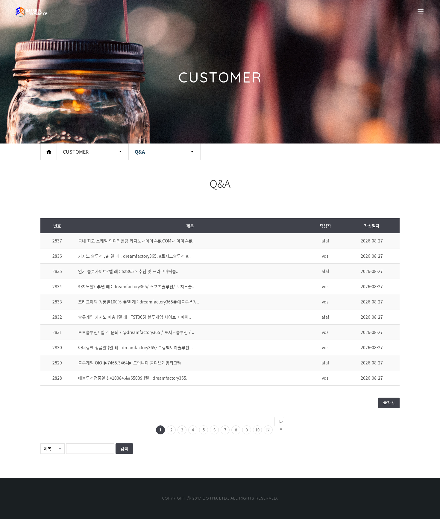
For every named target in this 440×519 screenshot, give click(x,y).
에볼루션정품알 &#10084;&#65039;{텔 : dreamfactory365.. (133, 378)
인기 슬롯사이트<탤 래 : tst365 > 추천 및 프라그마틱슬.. (128, 271)
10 (257, 430)
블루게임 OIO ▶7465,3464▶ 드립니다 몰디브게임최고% (129, 363)
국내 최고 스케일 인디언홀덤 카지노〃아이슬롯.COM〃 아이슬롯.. (136, 241)
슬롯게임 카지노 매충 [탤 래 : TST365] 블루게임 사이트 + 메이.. (134, 317)
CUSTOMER (76, 151)
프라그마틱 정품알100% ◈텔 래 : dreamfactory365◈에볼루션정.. (138, 302)
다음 (281, 422)
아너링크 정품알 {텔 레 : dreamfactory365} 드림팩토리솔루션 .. (135, 347)
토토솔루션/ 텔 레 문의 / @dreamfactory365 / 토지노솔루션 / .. (136, 332)
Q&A (140, 151)
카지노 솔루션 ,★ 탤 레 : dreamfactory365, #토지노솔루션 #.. (134, 256)
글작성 (389, 403)
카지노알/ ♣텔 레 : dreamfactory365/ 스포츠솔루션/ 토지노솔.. (136, 286)
